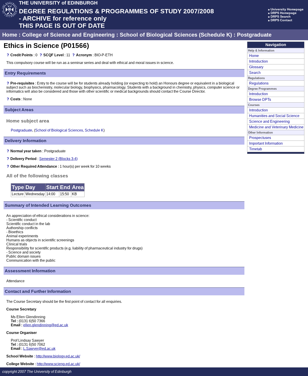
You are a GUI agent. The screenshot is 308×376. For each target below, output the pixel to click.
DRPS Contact (281, 20)
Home (9, 35)
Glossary (256, 67)
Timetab (255, 149)
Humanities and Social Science (274, 116)
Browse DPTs (260, 99)
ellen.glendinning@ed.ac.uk (45, 325)
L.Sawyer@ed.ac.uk (39, 348)
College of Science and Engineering (68, 35)
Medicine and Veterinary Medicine (276, 127)
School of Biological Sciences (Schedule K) (176, 35)
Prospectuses (260, 138)
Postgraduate (254, 35)
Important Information (266, 143)
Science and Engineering (269, 121)
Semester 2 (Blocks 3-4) (58, 159)
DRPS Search (281, 16)
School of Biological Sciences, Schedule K (69, 130)
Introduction (258, 61)
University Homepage (287, 9)
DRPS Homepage (284, 13)
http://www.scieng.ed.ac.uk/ (58, 364)
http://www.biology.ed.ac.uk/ (58, 356)
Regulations (259, 83)
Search (255, 73)
